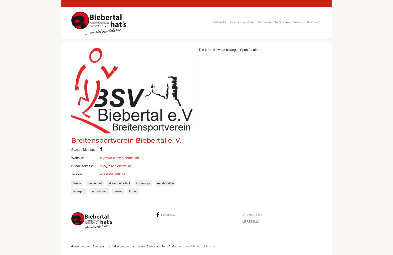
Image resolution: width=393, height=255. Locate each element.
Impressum (250, 221)
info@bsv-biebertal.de (116, 166)
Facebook (168, 215)
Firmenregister (242, 22)
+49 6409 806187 (112, 174)
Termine (264, 22)
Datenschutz (252, 215)
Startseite (219, 22)
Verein (298, 22)
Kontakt (313, 22)
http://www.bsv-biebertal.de (119, 157)
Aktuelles (282, 22)
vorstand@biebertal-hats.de (197, 246)
